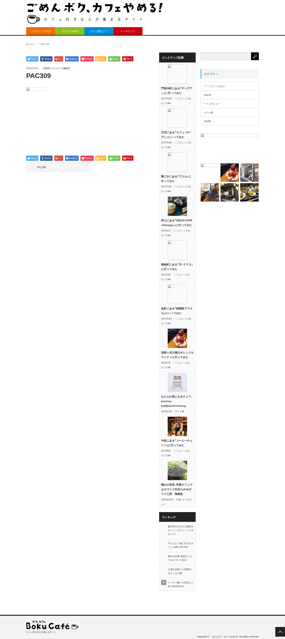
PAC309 (41, 167)
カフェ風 (179, 411)
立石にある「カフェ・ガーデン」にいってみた (176, 134)
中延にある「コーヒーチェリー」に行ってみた (177, 442)
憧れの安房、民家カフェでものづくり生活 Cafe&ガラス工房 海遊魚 (177, 489)
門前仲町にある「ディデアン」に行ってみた (177, 90)
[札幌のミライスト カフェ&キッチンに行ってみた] (249, 172)
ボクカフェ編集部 (60, 68)
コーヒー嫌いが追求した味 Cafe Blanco (180, 584)
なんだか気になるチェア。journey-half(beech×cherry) (177, 401)
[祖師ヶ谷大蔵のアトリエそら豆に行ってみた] (229, 192)
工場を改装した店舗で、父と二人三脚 (180, 571)
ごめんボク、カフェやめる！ (225, 636)
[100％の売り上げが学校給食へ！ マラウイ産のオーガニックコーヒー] (210, 172)
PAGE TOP (280, 632)
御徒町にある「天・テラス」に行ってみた (177, 266)
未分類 (207, 121)
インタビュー (128, 31)
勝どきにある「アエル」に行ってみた (176, 178)
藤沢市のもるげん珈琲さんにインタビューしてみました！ (180, 530)
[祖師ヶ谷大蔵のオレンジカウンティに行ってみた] (229, 172)
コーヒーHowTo (70, 31)
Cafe (168, 103)
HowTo (207, 95)
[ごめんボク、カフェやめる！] (95, 13)
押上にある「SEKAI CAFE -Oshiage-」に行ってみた (176, 222)
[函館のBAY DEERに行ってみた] (210, 192)
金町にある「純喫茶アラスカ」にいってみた (177, 310)
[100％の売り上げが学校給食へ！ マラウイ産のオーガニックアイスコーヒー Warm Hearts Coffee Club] (230, 147)
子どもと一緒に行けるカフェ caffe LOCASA (180, 545)
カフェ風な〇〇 (99, 31)
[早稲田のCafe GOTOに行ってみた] (249, 192)
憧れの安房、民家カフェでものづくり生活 (180, 558)
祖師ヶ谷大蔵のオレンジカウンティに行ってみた (177, 354)
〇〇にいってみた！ (40, 31)
